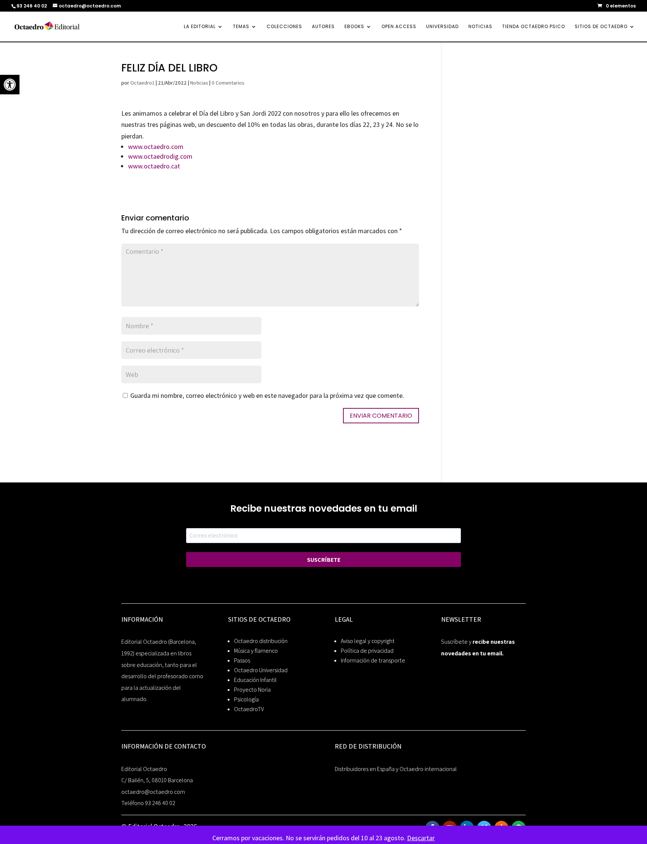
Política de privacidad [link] (367, 651)
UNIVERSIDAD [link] (442, 27)
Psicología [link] (246, 699)
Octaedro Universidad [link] (261, 670)
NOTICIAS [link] (480, 27)
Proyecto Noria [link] (252, 690)
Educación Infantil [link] (255, 680)
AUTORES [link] (323, 27)
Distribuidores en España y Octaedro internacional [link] (396, 769)
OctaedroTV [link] (249, 709)
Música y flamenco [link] (256, 651)
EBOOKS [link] (354, 27)
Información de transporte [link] (373, 660)
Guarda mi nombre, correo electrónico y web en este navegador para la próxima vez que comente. (267, 395)
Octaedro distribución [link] (261, 641)
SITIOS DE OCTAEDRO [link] (601, 27)
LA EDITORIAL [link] (200, 27)
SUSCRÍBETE (323, 560)
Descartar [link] (421, 838)
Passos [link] (242, 660)
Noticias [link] (199, 82)
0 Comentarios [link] (228, 82)
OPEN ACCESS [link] (399, 27)
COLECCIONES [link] (284, 27)
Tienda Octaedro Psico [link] (533, 27)
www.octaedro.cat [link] (154, 166)
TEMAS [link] (241, 27)
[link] (9, 84)
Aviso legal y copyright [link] (368, 641)
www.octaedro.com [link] (155, 146)
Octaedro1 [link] (142, 82)
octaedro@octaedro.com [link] (153, 792)
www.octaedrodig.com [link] (160, 156)
